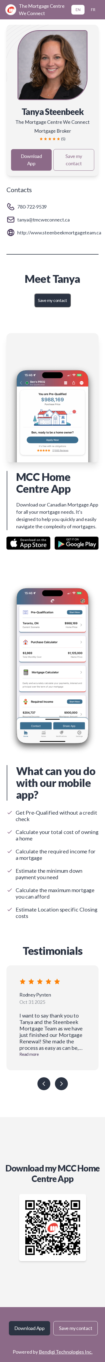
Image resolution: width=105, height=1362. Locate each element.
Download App (31, 159)
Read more (29, 1054)
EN (78, 9)
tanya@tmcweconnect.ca (43, 220)
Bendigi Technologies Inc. (66, 1352)
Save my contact (73, 159)
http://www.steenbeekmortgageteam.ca (59, 232)
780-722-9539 (32, 207)
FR (93, 9)
